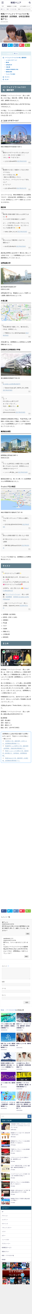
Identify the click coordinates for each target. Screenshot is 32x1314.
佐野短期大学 (9, 64)
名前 (3, 981)
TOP (3, 6)
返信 (28, 933)
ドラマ (3, 1231)
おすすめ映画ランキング (25, 6)
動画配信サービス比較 (11, 6)
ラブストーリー (6, 1243)
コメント (5, 966)
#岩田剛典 (9, 597)
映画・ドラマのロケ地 (8, 1010)
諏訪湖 (7, 62)
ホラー (3, 1235)
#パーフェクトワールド (13, 594)
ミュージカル (5, 1239)
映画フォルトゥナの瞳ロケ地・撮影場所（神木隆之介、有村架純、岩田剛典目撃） (15, 753)
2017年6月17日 (21, 188)
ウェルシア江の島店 (10, 74)
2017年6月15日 (22, 161)
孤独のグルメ (5, 1251)
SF (2, 1211)
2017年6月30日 (7, 390)
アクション (5, 1215)
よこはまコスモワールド (11, 60)
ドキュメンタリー (6, 1227)
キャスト (6, 77)
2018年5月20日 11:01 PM (9, 940)
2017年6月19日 (23, 472)
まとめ (5, 79)
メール (4, 988)
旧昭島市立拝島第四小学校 (12, 69)
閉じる (15, 53)
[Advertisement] (16, 836)
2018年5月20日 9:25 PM (8, 924)
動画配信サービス (6, 1247)
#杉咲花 (15, 597)
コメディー (5, 1219)
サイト (4, 995)
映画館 (3, 1259)
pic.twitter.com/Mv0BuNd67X (11, 384)
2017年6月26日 (22, 231)
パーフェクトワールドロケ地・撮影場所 (14, 57)
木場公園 (8, 67)
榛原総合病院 (9, 71)
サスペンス (5, 1223)
